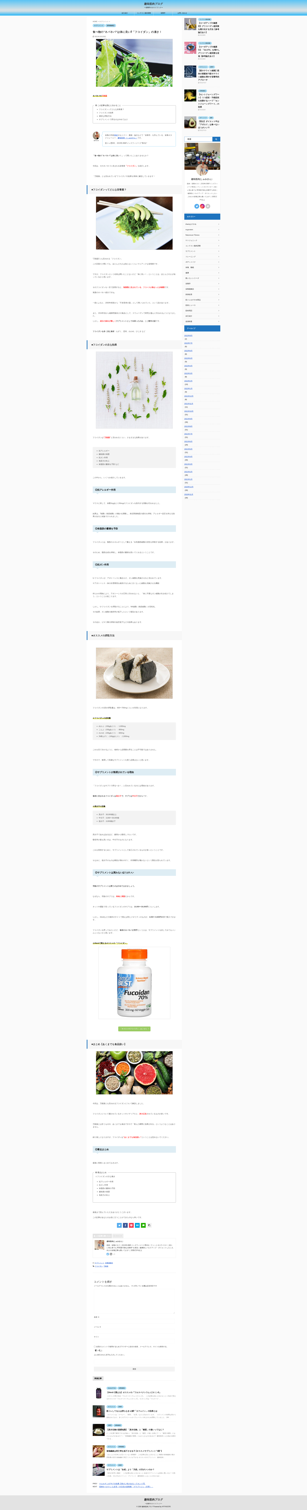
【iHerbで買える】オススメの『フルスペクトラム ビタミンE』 (133, 1392)
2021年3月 (188, 464)
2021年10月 (188, 411)
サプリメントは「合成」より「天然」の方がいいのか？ (130, 1469)
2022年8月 (188, 336)
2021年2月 (188, 472)
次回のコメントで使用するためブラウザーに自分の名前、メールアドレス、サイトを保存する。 (132, 1347)
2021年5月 (188, 449)
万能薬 (106, 1266)
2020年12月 (188, 487)
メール (97, 1327)
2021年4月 (188, 457)
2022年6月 (188, 351)
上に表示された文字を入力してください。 (110, 1355)
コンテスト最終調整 (144, 13)
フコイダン (99, 1266)
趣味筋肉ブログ (153, 3)
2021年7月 (188, 434)
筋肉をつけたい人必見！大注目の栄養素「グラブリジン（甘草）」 (126, 1487)
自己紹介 (125, 13)
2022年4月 (188, 366)
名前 (96, 1317)
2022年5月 (188, 358)
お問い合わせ (182, 13)
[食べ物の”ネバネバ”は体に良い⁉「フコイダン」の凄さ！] (137, 1225)
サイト (96, 1337)
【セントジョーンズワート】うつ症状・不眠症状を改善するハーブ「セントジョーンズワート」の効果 (208, 100)
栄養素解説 (109, 1263)
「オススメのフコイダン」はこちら (133, 1029)
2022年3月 (188, 373)
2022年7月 (188, 343)
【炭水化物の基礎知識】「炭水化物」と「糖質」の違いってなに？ (135, 1430)
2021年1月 (188, 479)
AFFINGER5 (166, 1506)
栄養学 (163, 13)
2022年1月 (188, 388)
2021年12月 (188, 396)
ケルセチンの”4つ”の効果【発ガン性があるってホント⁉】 (122, 1484)
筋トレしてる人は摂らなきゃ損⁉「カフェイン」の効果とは (131, 1411)
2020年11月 (188, 494)
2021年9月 (188, 419)
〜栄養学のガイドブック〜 (153, 1503)
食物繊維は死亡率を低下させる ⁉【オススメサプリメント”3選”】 (134, 1451)
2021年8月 (188, 426)
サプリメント (99, 1263)
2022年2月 (188, 381)
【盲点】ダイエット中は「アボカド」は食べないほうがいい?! (208, 124)
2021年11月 (188, 404)
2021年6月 (188, 441)
